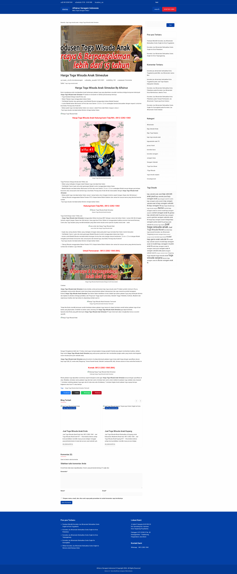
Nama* (63, 491)
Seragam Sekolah (152, 162)
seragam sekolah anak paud (156, 251)
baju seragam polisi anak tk (155, 201)
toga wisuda (151, 255)
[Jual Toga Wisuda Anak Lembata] (122, 416)
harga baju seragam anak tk (157, 219)
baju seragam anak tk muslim (165, 199)
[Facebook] (160, 2)
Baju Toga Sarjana (152, 133)
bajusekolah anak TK (153, 141)
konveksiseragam (77, 80)
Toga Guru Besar (152, 166)
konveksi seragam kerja (160, 234)
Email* (104, 491)
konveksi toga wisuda (160, 237)
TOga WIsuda (151, 170)
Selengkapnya (68, 444)
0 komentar (128, 80)
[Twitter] (168, 2)
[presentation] (136, 401)
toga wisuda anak (162, 255)
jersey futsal (151, 145)
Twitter (77, 393)
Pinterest (97, 393)
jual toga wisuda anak (158, 226)
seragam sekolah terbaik (162, 253)
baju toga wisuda (166, 206)
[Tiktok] (170, 2)
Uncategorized (151, 179)
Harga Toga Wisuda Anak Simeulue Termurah (77, 388)
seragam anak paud (153, 248)
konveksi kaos (151, 150)
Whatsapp (87, 393)
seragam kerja (151, 158)
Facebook (67, 393)
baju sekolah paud (161, 196)
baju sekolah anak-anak (154, 194)
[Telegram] (173, 2)
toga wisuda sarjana (153, 175)
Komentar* (64, 471)
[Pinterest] (175, 2)
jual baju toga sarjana (159, 224)
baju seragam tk (155, 206)
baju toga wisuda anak (71, 83)
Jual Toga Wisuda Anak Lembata (119, 431)
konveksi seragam (152, 154)
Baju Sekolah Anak (152, 129)
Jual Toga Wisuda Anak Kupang (76, 431)
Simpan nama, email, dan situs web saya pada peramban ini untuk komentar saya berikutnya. (93, 498)
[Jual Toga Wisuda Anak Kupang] (80, 416)
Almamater (150, 125)
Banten (161, 208)
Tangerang (171, 253)
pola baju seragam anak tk (161, 246)
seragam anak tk (164, 248)
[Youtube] (165, 2)
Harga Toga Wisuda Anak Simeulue (84, 75)
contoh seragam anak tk (160, 213)
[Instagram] (162, 2)
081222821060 (66, 2)
